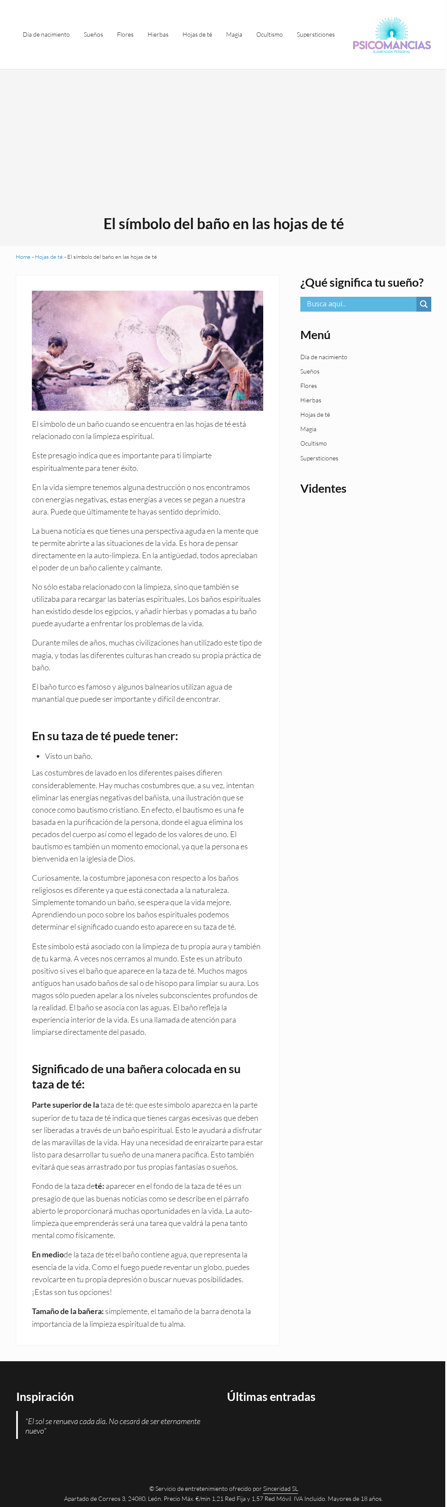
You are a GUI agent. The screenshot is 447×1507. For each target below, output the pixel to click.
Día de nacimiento (323, 356)
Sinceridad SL (280, 1488)
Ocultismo (313, 443)
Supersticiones (319, 458)
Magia (308, 429)
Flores (308, 385)
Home (23, 256)
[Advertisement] (223, 148)
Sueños (310, 371)
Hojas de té (49, 256)
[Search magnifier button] (423, 304)
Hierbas (310, 400)
